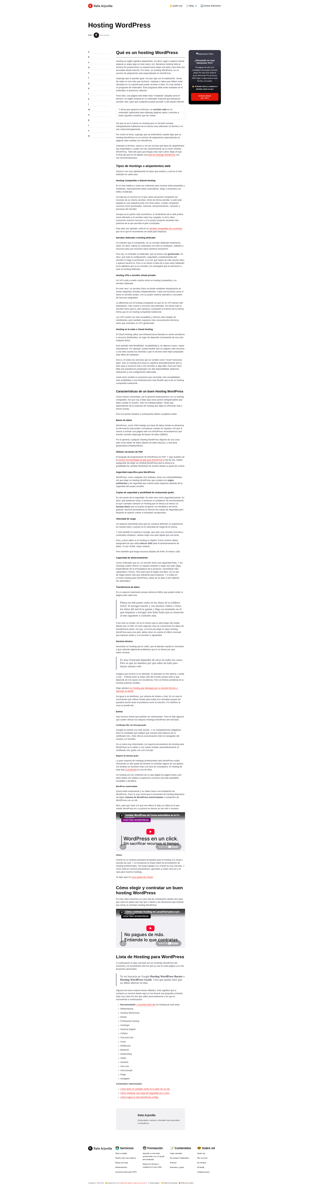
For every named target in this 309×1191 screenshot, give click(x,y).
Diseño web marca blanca (125, 1158)
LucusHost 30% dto (146, 1004)
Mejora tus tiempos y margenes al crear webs (152, 1165)
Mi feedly (200, 1167)
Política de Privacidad (170, 1183)
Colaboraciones (203, 1172)
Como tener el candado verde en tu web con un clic (145, 1089)
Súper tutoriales (176, 1153)
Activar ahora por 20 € (204, 97)
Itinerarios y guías (177, 1167)
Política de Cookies (187, 1183)
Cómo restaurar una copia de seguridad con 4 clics (144, 1093)
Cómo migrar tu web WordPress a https (139, 1097)
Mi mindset (201, 1163)
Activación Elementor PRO (126, 1172)
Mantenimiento (121, 1167)
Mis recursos (202, 1158)
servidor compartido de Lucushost (165, 228)
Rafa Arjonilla (104, 35)
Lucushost (131, 770)
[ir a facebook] (217, 1183)
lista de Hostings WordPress (161, 155)
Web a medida (121, 1153)
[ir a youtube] (211, 1183)
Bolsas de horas (121, 1163)
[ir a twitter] (214, 1183)
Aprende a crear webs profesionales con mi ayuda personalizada (153, 1156)
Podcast (173, 1163)
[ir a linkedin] (220, 1183)
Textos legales (154, 1183)
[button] (99, 52)
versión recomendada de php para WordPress (140, 460)
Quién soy (201, 1153)
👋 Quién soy (175, 6)
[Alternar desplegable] (196, 6)
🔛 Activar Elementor (211, 6)
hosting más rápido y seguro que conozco (133, 1183)
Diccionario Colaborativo (179, 1158)
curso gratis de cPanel (142, 877)
